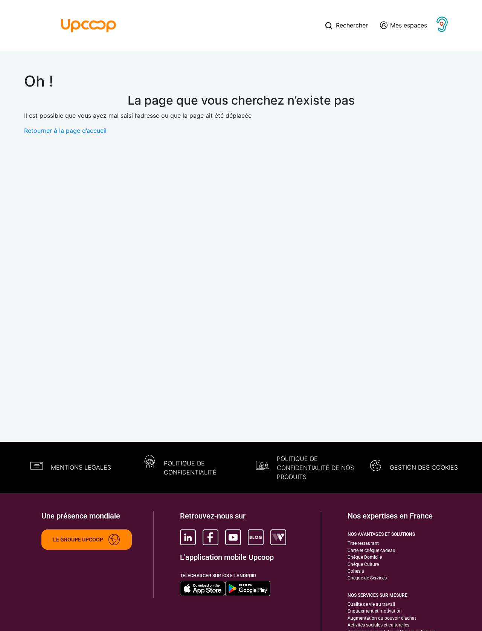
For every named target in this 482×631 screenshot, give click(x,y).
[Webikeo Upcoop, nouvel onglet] (278, 537)
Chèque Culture (363, 564)
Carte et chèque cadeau (371, 550)
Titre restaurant (363, 543)
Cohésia (356, 571)
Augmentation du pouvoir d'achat (382, 618)
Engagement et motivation (375, 611)
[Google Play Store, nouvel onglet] (247, 588)
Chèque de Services (367, 578)
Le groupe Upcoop (78, 540)
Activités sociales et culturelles (378, 625)
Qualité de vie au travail (371, 604)
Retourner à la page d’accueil (65, 130)
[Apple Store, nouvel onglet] (202, 588)
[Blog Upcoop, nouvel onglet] (256, 537)
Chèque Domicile (365, 557)
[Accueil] (89, 24)
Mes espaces (408, 25)
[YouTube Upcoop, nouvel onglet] (233, 537)
